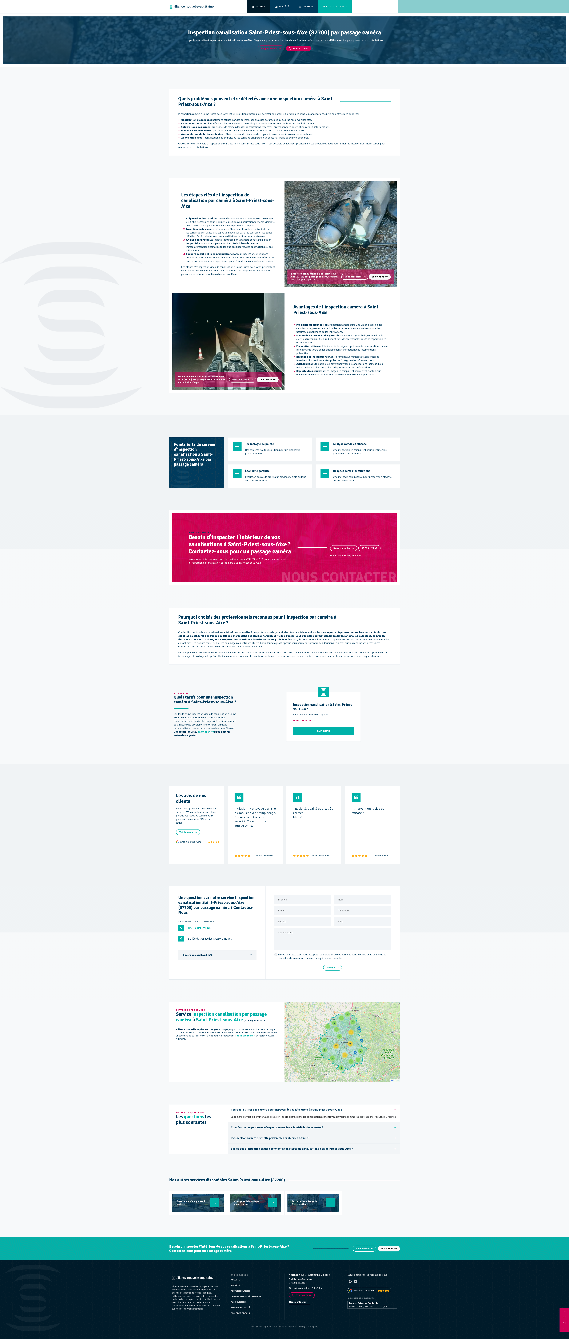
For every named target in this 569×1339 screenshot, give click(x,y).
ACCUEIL (261, 6)
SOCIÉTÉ (284, 6)
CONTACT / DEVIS (336, 6)
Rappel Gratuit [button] (269, 48)
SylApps (313, 1326)
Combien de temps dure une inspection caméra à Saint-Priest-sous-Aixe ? (277, 1127)
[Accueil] (191, 7)
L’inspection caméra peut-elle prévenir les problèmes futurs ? (270, 1138)
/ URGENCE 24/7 (377, 6)
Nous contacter (353, 276)
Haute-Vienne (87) (245, 1035)
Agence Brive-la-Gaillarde (363, 1303)
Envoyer (330, 967)
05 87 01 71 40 (300, 48)
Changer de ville (255, 1020)
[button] (348, 1014)
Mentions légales (261, 1326)
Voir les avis (186, 832)
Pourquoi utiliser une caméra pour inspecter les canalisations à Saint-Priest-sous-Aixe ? (286, 1109)
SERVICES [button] (307, 6)
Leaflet (396, 1080)
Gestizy (301, 1326)
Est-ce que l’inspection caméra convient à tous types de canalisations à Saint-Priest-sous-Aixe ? (292, 1149)
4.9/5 (198, 841)
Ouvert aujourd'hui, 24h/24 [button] (344, 555)
